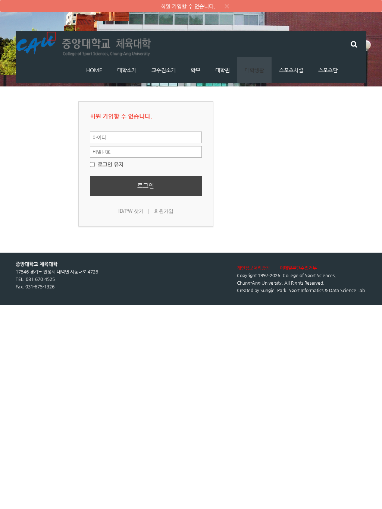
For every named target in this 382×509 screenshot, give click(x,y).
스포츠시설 (291, 70)
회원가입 (163, 211)
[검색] (354, 44)
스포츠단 (328, 70)
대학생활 (254, 70)
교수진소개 (163, 70)
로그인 (145, 185)
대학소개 (127, 70)
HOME (94, 70)
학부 (195, 70)
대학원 (222, 70)
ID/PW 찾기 (131, 211)
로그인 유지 (109, 164)
